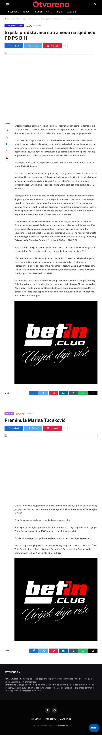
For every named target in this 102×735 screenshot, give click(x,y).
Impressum (50, 719)
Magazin (71, 12)
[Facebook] (7, 130)
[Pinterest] (7, 151)
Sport (60, 12)
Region (39, 12)
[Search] (94, 4)
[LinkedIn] (7, 144)
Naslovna (13, 12)
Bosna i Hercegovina (14, 26)
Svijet (49, 12)
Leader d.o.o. (63, 726)
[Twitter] (7, 137)
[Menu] (7, 4)
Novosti (27, 12)
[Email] (7, 157)
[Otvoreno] (51, 4)
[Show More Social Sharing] (65, 45)
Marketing (65, 719)
